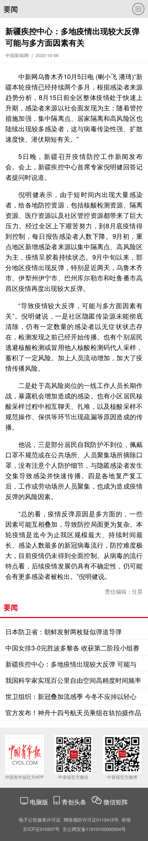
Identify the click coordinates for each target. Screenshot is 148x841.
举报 (126, 819)
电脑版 (39, 801)
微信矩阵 (115, 801)
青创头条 (75, 801)
